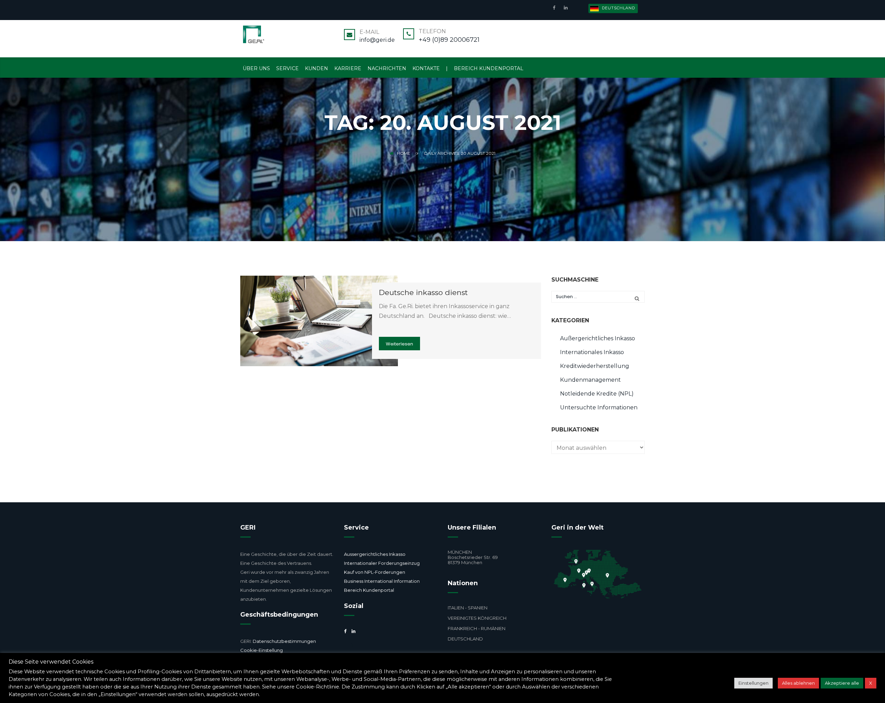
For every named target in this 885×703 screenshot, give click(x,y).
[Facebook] (556, 7)
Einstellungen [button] (753, 683)
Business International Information (382, 581)
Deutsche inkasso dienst (423, 292)
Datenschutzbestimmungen (284, 641)
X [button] (870, 683)
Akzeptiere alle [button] (842, 683)
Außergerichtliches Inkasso (597, 338)
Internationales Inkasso (592, 352)
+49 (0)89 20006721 (449, 40)
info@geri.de (377, 40)
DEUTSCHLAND (617, 8)
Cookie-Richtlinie (317, 687)
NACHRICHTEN (386, 69)
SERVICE (287, 69)
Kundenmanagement (590, 380)
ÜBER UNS (256, 69)
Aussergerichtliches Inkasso (375, 554)
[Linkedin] (565, 7)
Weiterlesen (399, 344)
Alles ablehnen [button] (798, 683)
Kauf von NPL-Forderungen (374, 572)
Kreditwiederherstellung (594, 366)
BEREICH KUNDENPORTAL (488, 69)
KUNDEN (316, 69)
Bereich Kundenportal (369, 590)
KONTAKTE (426, 69)
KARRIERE (347, 69)
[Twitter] (345, 644)
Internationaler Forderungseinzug (382, 563)
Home (403, 153)
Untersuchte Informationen (598, 407)
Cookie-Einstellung (261, 650)
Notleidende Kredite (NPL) (597, 393)
